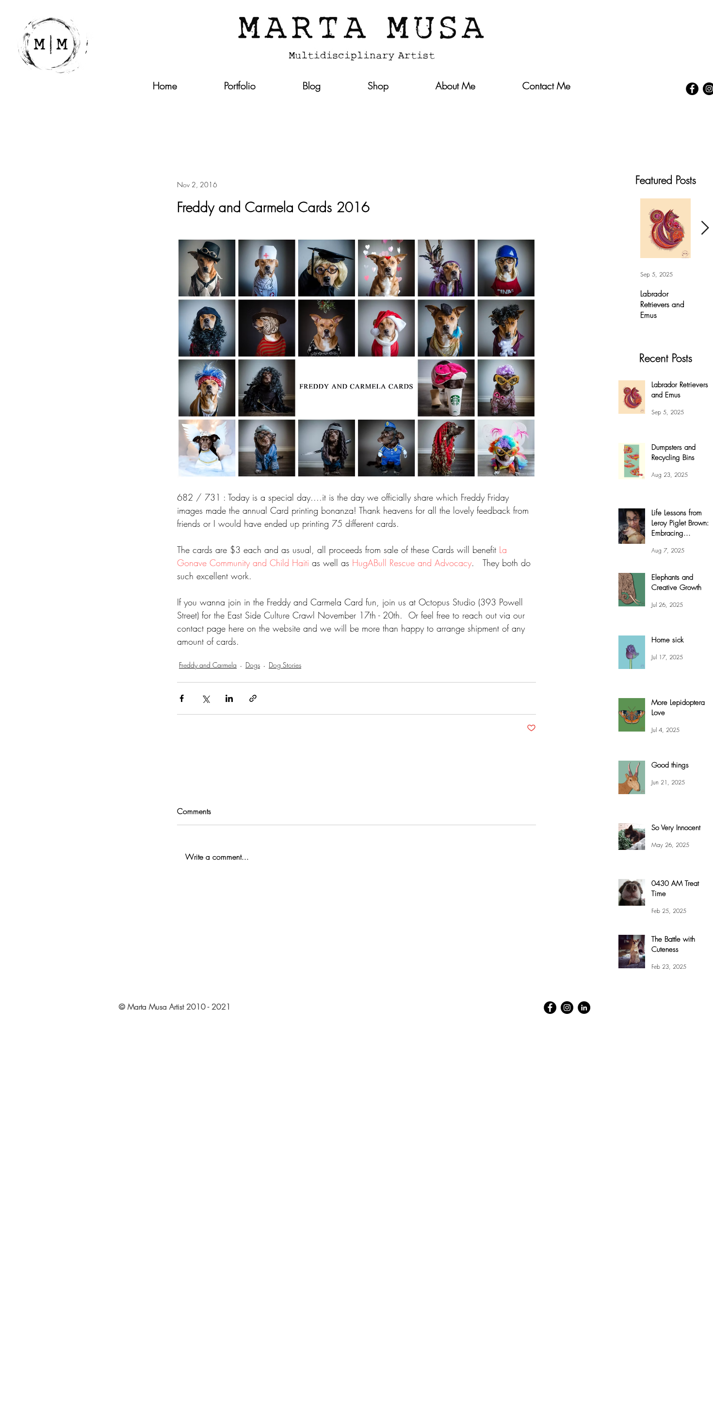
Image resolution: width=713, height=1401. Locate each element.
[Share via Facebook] (181, 698)
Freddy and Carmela (208, 664)
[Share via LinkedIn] (229, 698)
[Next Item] (704, 228)
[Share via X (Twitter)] (205, 698)
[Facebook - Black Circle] (692, 88)
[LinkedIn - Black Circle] (584, 1007)
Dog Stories (285, 664)
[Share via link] (253, 698)
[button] (572, 106)
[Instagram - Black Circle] (567, 1007)
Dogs (252, 664)
